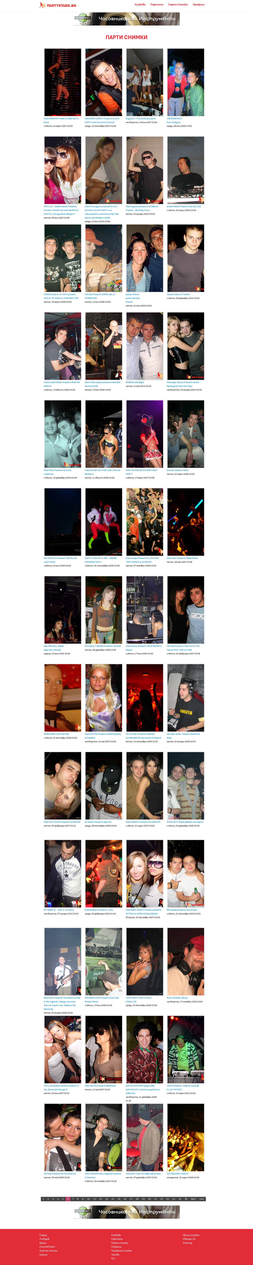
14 (113, 1199)
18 (137, 1199)
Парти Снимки (178, 4)
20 (149, 1199)
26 (186, 1199)
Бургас (43, 1254)
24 (174, 1199)
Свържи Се (189, 1239)
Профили (199, 4)
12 (100, 1199)
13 (106, 1199)
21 (155, 1199)
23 (167, 1199)
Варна (42, 1242)
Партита (156, 4)
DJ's (113, 1258)
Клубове (140, 4)
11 (94, 1199)
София (43, 1235)
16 (125, 1199)
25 (180, 1199)
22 (161, 1199)
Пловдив (44, 1239)
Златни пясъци (48, 1250)
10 (88, 1199)
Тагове (115, 1254)
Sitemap (187, 1242)
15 (119, 1199)
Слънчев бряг (47, 1246)
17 (131, 1199)
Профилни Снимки (121, 1250)
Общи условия (191, 1235)
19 (143, 1199)
